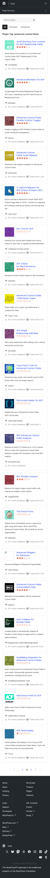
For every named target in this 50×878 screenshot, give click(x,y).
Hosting (5, 791)
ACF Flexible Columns (27, 476)
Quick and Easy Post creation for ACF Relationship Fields (30, 42)
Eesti (10, 846)
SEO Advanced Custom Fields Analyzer (27, 436)
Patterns (29, 795)
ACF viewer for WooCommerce (25, 265)
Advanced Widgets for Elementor (25, 553)
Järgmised (41, 769)
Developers (7, 811)
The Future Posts (24, 511)
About (4, 783)
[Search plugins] (34, 20)
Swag (29, 815)
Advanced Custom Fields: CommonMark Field (29, 585)
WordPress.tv (9, 815)
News (4, 787)
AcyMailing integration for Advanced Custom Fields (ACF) (29, 659)
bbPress (7, 831)
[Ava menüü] (46, 3)
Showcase (30, 783)
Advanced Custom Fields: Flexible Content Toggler (29, 119)
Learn (4, 803)
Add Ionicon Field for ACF (28, 695)
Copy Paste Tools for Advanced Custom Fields (28, 366)
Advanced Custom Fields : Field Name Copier (28, 296)
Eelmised (9, 769)
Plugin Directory (8, 11)
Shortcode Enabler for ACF (29, 400)
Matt (5, 827)
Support (5, 807)
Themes (29, 787)
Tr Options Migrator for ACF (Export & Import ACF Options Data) (29, 189)
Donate (30, 811)
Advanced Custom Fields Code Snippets (26, 153)
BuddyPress (8, 835)
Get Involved (31, 803)
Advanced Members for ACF (30, 79)
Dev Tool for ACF (24, 228)
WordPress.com (10, 823)
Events (29, 807)
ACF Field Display (24, 730)
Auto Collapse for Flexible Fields (25, 620)
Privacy (5, 795)
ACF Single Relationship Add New (27, 331)
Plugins (29, 791)
